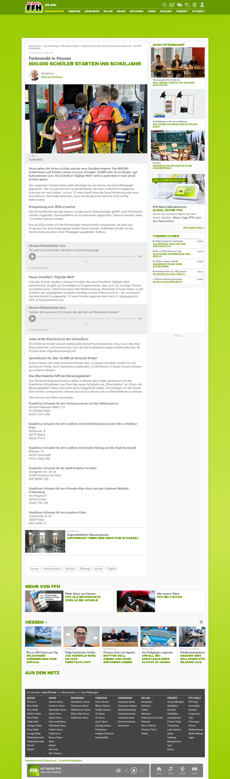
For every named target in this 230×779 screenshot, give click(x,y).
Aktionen (136, 11)
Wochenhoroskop (127, 710)
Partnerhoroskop (126, 722)
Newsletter (194, 706)
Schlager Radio (34, 726)
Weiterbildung (195, 734)
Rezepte (171, 710)
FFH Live (31, 702)
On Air (108, 11)
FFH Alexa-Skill (193, 228)
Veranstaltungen (175, 702)
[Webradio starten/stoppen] (134, 770)
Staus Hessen (102, 702)
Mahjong (171, 737)
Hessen (34, 622)
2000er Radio (34, 714)
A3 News (100, 714)
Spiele (170, 734)
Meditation (172, 714)
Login (191, 737)
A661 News (101, 722)
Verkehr (74, 11)
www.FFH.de (48, 692)
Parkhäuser (101, 730)
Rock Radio (32, 718)
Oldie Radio (32, 722)
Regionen (77, 698)
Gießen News (56, 730)
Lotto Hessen (174, 730)
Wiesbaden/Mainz (70, 46)
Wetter (187, 3)
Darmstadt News (57, 722)
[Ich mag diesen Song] (127, 770)
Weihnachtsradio (35, 737)
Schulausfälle (101, 737)
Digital (112, 568)
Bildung (85, 568)
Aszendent (123, 726)
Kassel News (55, 718)
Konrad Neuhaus (52, 77)
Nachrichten (54, 11)
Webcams (146, 714)
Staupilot (179, 3)
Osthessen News (79, 706)
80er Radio (32, 706)
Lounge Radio (34, 734)
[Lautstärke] (118, 770)
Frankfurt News (57, 706)
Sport (51, 741)
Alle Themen (55, 753)
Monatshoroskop (126, 714)
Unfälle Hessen (103, 710)
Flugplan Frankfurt (104, 734)
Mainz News (55, 714)
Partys (170, 749)
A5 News (100, 718)
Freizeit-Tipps (174, 722)
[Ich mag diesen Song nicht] (141, 770)
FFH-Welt (198, 11)
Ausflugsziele (174, 718)
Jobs (190, 718)
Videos (144, 710)
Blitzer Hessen (102, 706)
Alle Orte (53, 749)
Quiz (169, 745)
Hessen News (56, 702)
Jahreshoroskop (126, 718)
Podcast (166, 11)
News (52, 698)
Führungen (193, 722)
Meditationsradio (35, 741)
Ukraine (70, 568)
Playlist (172, 3)
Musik (121, 11)
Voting (144, 734)
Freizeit (182, 11)
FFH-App (193, 702)
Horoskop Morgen (127, 706)
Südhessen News (79, 718)
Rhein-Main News (80, 714)
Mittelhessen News (81, 710)
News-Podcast (148, 726)
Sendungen (147, 702)
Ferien (35, 568)
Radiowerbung (195, 730)
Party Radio (33, 730)
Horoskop (92, 11)
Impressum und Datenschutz (41, 760)
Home (159, 773)
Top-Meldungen (52, 46)
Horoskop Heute (126, 702)
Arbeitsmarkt (51, 568)
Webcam (194, 3)
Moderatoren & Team (152, 718)
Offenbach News (57, 726)
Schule (98, 568)
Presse (192, 726)
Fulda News (55, 734)
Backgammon (174, 741)
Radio (31, 698)
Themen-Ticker (166, 236)
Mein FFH (202, 3)
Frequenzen (194, 714)
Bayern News (55, 737)
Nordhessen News (80, 702)
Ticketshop (173, 726)
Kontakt (192, 710)
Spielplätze (172, 706)
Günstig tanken (103, 726)
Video (152, 11)
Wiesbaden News (57, 710)
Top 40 (30, 745)
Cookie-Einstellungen (70, 760)
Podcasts (145, 722)
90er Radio (32, 710)
